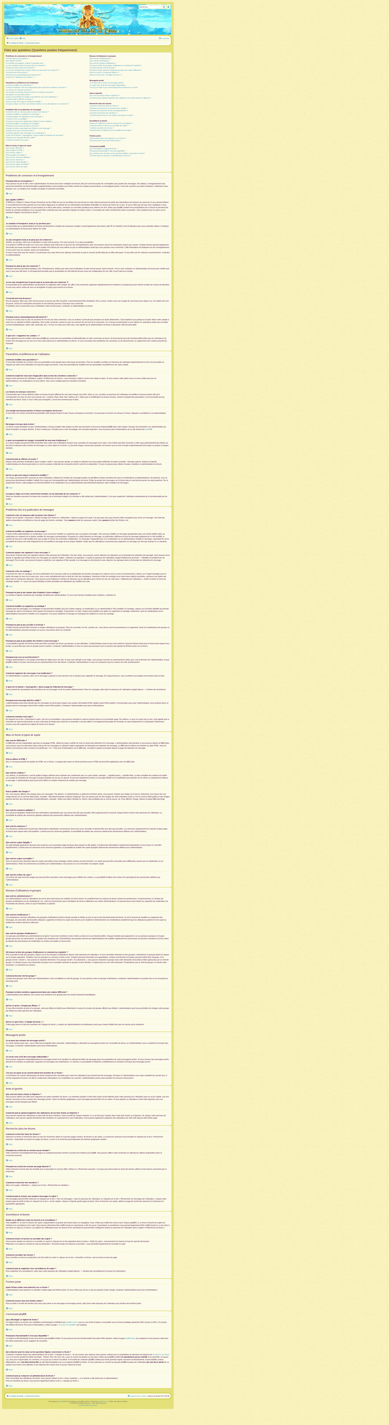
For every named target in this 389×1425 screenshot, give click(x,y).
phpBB (148, 429)
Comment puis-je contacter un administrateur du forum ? (110, 155)
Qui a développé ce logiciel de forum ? (103, 148)
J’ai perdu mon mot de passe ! (17, 72)
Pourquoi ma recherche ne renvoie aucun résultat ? (108, 108)
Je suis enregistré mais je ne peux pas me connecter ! (26, 65)
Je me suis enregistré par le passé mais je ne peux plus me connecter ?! (32, 70)
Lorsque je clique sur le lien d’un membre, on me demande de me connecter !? (37, 104)
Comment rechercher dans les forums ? (104, 106)
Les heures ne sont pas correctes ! (19, 90)
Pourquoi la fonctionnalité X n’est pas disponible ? (108, 151)
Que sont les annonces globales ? (18, 157)
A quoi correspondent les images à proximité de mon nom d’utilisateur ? (32, 97)
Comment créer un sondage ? (17, 119)
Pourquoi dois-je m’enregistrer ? (17, 58)
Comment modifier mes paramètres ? (19, 85)
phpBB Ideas (130, 1338)
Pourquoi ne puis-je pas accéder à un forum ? (22, 126)
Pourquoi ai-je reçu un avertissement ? (20, 130)
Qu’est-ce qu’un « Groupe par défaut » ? (104, 72)
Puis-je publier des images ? (16, 155)
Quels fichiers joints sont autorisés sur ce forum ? (108, 138)
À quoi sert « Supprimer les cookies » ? (20, 77)
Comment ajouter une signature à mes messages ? (24, 116)
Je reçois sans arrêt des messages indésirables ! (108, 85)
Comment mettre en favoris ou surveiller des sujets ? (109, 125)
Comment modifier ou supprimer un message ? (23, 114)
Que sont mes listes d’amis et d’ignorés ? (105, 95)
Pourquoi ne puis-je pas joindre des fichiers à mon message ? (28, 128)
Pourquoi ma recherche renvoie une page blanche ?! (109, 110)
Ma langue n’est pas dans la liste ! (18, 94)
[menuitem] (22, 38)
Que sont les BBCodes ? (15, 148)
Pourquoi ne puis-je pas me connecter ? (20, 68)
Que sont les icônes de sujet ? (17, 167)
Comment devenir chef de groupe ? (102, 68)
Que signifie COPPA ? (14, 61)
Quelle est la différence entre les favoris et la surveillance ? (111, 123)
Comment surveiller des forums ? (102, 128)
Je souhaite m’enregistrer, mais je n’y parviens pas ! (25, 63)
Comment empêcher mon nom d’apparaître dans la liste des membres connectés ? (36, 87)
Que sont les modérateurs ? (100, 61)
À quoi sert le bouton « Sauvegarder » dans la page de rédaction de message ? (35, 135)
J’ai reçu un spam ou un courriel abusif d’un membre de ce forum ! (114, 87)
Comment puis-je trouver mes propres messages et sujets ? (112, 115)
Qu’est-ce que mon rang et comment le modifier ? (24, 101)
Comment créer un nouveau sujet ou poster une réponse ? (27, 112)
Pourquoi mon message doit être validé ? (21, 137)
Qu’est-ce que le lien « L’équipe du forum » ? (106, 75)
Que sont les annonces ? (15, 160)
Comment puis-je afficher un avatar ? (19, 99)
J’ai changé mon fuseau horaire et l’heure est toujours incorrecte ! (30, 92)
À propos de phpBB (67, 1325)
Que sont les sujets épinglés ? (17, 162)
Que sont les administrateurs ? (101, 58)
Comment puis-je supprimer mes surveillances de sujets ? (111, 130)
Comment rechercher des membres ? (103, 113)
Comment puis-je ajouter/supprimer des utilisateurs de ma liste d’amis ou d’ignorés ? (120, 98)
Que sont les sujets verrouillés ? (17, 164)
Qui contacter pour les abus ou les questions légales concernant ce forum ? (117, 153)
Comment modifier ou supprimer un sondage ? (23, 123)
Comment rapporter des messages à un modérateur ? (26, 133)
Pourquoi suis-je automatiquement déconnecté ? (23, 75)
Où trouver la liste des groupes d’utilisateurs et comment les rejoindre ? (116, 65)
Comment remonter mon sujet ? (17, 140)
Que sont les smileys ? (14, 152)
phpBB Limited (72, 1322)
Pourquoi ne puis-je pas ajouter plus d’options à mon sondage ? (29, 121)
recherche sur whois (161, 1355)
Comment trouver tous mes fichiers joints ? (105, 140)
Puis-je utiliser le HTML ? (15, 150)
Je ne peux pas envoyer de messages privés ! (107, 83)
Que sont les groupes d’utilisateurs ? (103, 63)
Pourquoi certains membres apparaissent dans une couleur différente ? (116, 70)
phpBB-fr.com (103, 1401)
